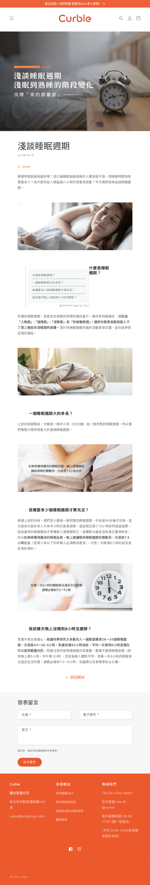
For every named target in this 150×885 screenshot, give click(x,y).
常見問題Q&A (64, 793)
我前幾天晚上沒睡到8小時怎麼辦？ (54, 297)
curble (23, 876)
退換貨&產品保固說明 (69, 810)
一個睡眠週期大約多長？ (47, 282)
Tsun (86, 305)
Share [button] (26, 166)
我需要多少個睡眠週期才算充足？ (53, 290)
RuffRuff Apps (70, 305)
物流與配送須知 (66, 802)
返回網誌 (77, 677)
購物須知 (61, 819)
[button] (11, 18)
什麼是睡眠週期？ (43, 275)
